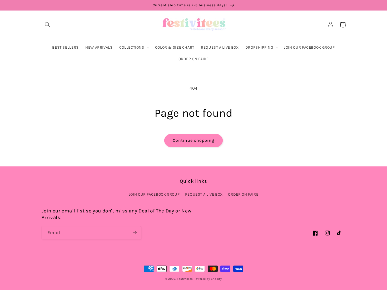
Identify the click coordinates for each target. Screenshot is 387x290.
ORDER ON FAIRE (243, 194)
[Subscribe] (134, 232)
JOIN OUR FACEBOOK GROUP (154, 194)
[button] (48, 25)
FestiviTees (185, 279)
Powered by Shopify (208, 279)
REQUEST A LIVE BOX (204, 194)
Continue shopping (194, 140)
